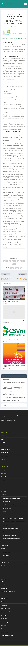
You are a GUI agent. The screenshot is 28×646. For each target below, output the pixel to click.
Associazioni (4, 588)
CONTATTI (3, 565)
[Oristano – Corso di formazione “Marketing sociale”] (14, 353)
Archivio (5, 511)
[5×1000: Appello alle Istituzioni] (14, 293)
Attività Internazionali (6, 595)
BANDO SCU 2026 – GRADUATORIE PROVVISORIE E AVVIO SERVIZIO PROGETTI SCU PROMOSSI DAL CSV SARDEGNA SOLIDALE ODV (14, 399)
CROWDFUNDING (5, 562)
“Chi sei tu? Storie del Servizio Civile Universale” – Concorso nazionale (14, 383)
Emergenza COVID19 (6, 608)
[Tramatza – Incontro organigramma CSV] (14, 312)
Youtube (3, 480)
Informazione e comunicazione (10, 528)
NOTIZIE (3, 435)
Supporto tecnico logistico (9, 535)
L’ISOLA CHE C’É (4, 456)
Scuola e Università (5, 632)
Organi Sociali (6, 501)
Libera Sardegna (5, 622)
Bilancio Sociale (7, 508)
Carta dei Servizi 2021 (8, 542)
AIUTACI (3, 459)
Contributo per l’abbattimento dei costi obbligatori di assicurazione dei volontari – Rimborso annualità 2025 (13, 393)
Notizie (3, 628)
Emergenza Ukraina (6, 612)
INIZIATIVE (3, 548)
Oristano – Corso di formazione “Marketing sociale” (14, 366)
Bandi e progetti (5, 598)
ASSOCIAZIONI (4, 446)
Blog (2, 439)
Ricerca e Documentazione (9, 532)
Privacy (3, 470)
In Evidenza (4, 618)
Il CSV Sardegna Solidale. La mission (11, 498)
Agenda (3, 581)
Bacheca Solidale (7, 552)
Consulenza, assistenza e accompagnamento (14, 521)
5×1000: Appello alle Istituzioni (10, 301)
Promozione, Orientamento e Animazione (13, 518)
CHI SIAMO (3, 494)
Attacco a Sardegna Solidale (8, 591)
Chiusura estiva (6, 379)
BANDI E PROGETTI (5, 449)
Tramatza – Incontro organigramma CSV (13, 320)
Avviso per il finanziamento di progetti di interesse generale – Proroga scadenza (12, 388)
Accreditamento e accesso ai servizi (11, 538)
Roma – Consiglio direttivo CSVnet (11, 339)
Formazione (6, 525)
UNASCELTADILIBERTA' (6, 638)
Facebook (3, 476)
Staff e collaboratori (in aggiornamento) (13, 505)
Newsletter (4, 473)
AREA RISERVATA (5, 569)
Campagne (5, 555)
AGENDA (3, 442)
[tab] (14, 223)
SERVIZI (3, 515)
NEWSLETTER (4, 452)
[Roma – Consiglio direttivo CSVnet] (14, 331)
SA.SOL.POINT (4, 545)
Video (4, 558)
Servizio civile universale (7, 635)
